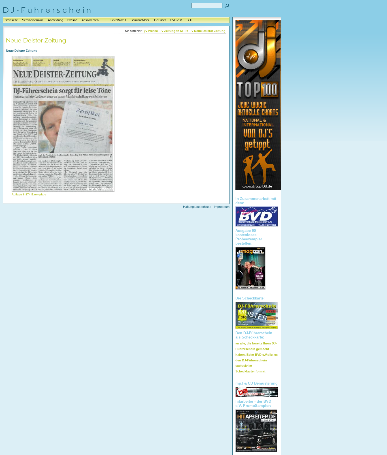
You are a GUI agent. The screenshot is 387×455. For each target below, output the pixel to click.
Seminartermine (33, 20)
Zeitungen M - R (176, 31)
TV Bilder (160, 20)
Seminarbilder (140, 20)
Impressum (221, 206)
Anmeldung (55, 20)
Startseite (11, 20)
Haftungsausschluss (197, 206)
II (105, 20)
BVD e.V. (176, 20)
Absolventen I (91, 20)
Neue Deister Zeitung (210, 31)
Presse (72, 20)
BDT (190, 20)
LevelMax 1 (118, 20)
